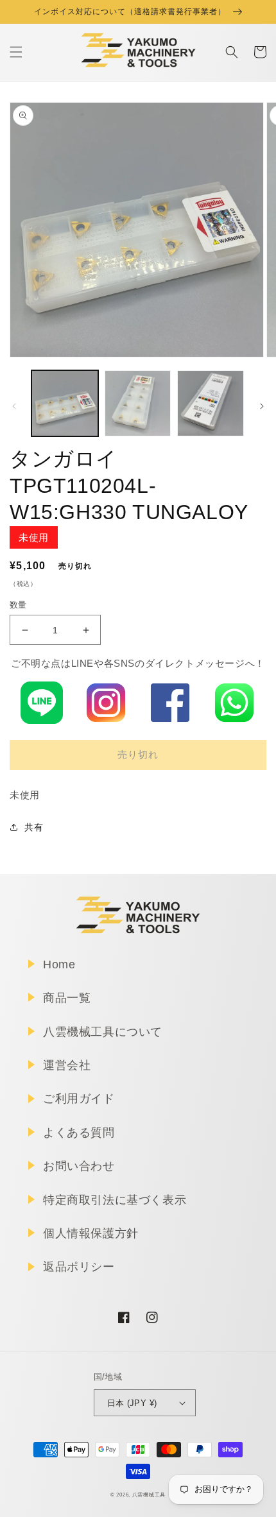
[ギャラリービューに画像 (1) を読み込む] (64, 403)
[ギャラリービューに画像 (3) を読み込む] (210, 403)
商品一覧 (67, 997)
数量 (18, 605)
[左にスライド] (14, 406)
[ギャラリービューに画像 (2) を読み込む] (138, 403)
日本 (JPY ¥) (132, 1403)
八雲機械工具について (102, 1031)
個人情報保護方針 (91, 1233)
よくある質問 (79, 1132)
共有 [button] (33, 827)
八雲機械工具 (149, 1494)
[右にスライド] (262, 406)
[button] (16, 52)
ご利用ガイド (79, 1098)
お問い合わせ (79, 1166)
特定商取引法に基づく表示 (114, 1200)
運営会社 (67, 1065)
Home (59, 964)
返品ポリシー (79, 1266)
